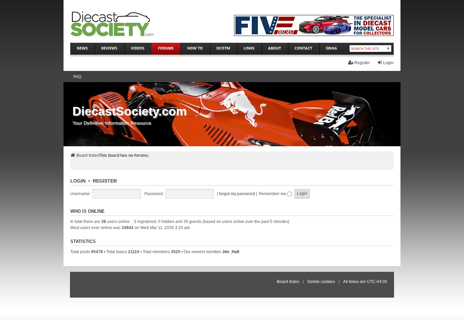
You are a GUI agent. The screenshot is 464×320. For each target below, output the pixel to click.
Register (105, 181)
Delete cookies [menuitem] (321, 281)
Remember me (273, 193)
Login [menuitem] (388, 62)
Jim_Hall (230, 251)
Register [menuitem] (362, 62)
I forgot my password (236, 193)
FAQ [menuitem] (77, 76)
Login (78, 181)
